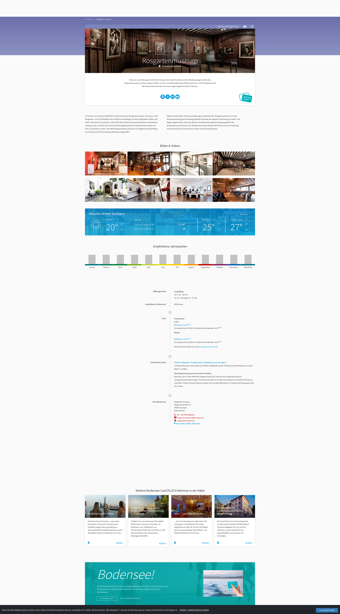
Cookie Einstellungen (198, 610)
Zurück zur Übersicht (228, 26)
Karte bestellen (106, 598)
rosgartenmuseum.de (208, 346)
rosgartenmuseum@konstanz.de (190, 417)
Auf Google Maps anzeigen (188, 423)
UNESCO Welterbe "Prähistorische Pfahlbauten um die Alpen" (200, 362)
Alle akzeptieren (327, 610)
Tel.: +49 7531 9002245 (185, 414)
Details (244, 214)
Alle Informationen (129, 598)
